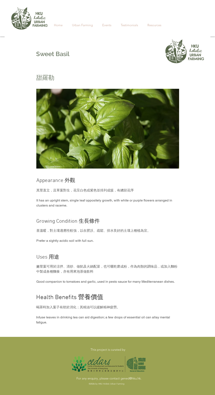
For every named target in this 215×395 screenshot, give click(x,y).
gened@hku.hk (131, 378)
